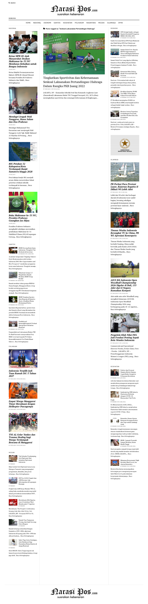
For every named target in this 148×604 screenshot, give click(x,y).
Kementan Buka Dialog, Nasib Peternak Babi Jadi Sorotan (128, 73)
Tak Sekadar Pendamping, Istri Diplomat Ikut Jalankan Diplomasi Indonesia (27, 459)
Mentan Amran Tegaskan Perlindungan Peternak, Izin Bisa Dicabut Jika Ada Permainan (129, 114)
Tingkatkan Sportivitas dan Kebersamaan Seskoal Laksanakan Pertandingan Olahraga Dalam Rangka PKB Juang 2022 (72, 82)
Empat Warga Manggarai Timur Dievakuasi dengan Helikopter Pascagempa (22, 404)
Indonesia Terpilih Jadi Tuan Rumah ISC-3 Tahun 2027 (22, 373)
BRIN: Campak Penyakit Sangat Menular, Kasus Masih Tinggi (128, 442)
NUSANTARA (91, 23)
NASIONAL (37, 23)
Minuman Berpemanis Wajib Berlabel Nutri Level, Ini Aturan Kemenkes (129, 462)
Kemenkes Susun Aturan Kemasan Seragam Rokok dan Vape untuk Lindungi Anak (129, 421)
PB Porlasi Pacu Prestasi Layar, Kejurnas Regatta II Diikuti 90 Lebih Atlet (124, 187)
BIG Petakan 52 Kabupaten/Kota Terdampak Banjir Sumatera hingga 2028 (20, 167)
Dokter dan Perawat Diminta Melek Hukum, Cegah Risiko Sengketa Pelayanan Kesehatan (128, 373)
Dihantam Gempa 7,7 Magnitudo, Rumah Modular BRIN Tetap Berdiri (26, 276)
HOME (28, 23)
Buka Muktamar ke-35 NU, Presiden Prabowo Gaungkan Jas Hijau (23, 218)
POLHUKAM (79, 23)
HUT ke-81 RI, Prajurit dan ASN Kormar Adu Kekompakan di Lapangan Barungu (27, 481)
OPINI (120, 23)
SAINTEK (57, 23)
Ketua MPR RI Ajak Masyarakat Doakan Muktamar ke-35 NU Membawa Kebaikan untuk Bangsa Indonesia (22, 61)
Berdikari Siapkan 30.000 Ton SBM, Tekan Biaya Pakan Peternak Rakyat (128, 93)
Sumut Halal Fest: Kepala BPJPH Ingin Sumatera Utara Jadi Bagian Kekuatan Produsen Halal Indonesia (129, 52)
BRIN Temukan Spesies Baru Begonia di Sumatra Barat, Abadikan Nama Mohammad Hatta (27, 300)
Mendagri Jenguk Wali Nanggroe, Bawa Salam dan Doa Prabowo (21, 119)
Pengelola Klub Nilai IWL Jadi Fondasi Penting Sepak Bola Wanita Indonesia (125, 337)
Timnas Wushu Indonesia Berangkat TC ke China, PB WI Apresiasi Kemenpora (125, 233)
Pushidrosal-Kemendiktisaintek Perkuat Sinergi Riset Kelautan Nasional (28, 324)
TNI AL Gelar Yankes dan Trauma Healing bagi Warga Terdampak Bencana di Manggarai (22, 438)
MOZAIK (101, 23)
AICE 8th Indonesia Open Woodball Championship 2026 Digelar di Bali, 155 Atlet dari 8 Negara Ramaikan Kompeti (124, 285)
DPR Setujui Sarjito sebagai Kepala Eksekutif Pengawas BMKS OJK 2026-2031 (129, 34)
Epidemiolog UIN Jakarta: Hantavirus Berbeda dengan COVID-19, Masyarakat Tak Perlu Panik (124, 396)
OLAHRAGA (111, 23)
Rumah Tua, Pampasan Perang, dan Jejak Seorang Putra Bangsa (27, 522)
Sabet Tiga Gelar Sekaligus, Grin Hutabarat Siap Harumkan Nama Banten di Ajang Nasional (28, 543)
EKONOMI (47, 23)
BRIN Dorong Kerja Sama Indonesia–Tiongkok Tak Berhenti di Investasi (27, 250)
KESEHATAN (67, 23)
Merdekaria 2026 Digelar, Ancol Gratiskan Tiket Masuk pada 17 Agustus (27, 502)
